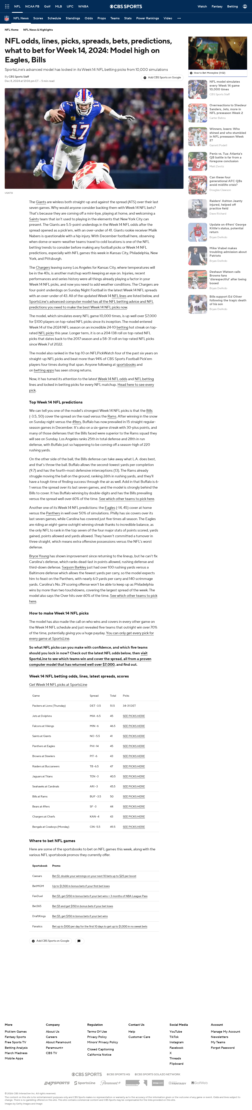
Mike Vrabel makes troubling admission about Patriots (228, 252)
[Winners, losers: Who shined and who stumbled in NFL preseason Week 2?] (197, 136)
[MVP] (158, 1081)
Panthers (53, 513)
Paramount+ (54, 1048)
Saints (34, 219)
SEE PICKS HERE (134, 716)
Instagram (177, 1042)
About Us (52, 1032)
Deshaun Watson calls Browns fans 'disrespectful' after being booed (227, 277)
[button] (7, 6)
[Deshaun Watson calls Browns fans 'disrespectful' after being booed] (197, 279)
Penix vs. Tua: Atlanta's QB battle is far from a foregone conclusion (225, 157)
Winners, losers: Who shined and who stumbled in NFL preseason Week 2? (227, 134)
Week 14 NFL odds (112, 379)
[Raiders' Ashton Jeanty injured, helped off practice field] (197, 208)
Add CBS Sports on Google (164, 77)
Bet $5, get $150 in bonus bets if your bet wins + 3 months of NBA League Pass (99, 896)
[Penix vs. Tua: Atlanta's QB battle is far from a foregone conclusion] (197, 161)
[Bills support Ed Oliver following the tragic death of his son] (197, 304)
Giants (41, 202)
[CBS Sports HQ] (118, 1074)
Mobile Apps (14, 1058)
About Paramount (58, 1042)
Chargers (43, 267)
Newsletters (219, 1037)
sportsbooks (126, 364)
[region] (217, 53)
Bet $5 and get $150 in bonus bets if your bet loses (82, 906)
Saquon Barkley (74, 567)
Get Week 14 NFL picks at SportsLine (58, 684)
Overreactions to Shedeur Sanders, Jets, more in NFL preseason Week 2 (227, 109)
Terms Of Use (97, 1032)
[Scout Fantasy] (178, 1083)
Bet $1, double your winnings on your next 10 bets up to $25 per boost (94, 876)
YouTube (176, 1032)
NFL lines (119, 296)
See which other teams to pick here (126, 499)
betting (122, 327)
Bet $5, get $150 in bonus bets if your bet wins (80, 916)
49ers (76, 422)
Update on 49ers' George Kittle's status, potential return (227, 228)
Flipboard (176, 1064)
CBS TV (51, 1053)
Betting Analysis (16, 1048)
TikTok (174, 1037)
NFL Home (12, 30)
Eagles (110, 507)
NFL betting (144, 379)
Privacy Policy (97, 1037)
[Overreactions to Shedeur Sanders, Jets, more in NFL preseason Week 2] (197, 113)
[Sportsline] (84, 1082)
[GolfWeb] (199, 1083)
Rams (111, 416)
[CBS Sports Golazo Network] (157, 1074)
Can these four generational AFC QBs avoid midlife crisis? (225, 181)
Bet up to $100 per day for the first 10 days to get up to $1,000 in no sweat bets (99, 926)
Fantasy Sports (15, 1037)
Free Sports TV (15, 1042)
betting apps (44, 370)
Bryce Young (39, 556)
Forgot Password (223, 1048)
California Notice (99, 1055)
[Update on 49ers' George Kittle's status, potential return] (197, 232)
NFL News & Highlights (38, 30)
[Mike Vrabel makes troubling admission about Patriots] (197, 255)
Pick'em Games (16, 1032)
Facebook (176, 1048)
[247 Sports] (57, 1082)
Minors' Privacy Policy (102, 1042)
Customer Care (139, 1037)
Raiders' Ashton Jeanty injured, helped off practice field (226, 204)
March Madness (16, 1053)
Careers (51, 1037)
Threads (175, 1058)
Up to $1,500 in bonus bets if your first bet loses (81, 886)
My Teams (218, 1042)
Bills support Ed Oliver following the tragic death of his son (227, 300)
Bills (149, 410)
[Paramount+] (110, 1082)
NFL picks (46, 333)
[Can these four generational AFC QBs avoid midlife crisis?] (197, 185)
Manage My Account (225, 1032)
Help (131, 1032)
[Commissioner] (136, 1081)
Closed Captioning (100, 1049)
